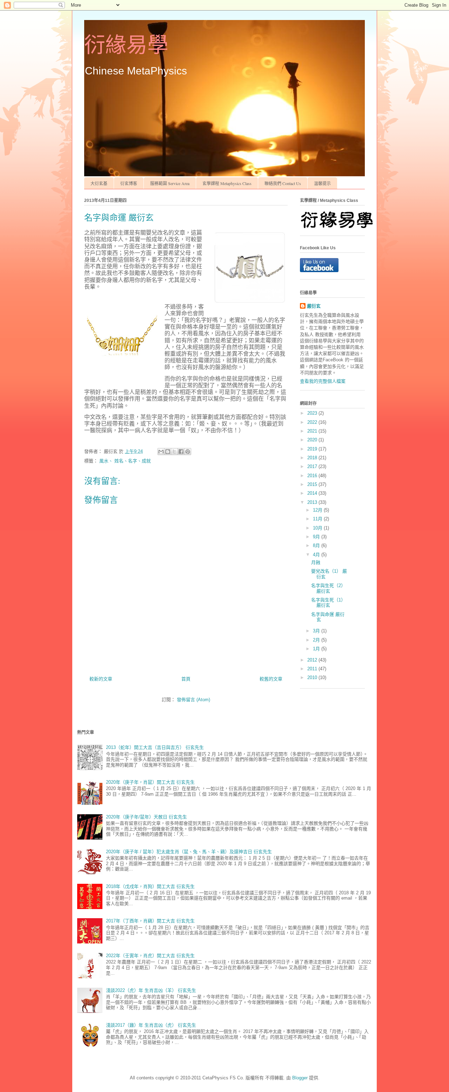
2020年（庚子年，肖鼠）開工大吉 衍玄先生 (150, 782)
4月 (317, 554)
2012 (313, 660)
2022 (313, 422)
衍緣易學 (126, 45)
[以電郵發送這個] (161, 451)
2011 (313, 668)
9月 (317, 536)
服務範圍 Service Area (169, 183)
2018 (313, 457)
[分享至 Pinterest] (187, 451)
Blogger (300, 1077)
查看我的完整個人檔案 (323, 381)
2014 (313, 493)
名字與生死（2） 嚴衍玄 (328, 588)
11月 (318, 518)
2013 (313, 502)
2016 (313, 475)
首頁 (185, 679)
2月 (317, 640)
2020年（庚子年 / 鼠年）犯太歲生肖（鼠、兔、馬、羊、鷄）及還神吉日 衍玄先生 (189, 851)
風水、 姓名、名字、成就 (125, 460)
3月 (317, 630)
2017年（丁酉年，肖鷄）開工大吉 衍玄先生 (150, 920)
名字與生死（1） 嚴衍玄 (328, 602)
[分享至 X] (174, 451)
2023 (313, 413)
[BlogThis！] (167, 451)
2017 (313, 466)
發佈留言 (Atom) (193, 699)
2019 (313, 449)
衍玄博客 (128, 183)
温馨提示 (322, 183)
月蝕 (315, 562)
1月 (317, 648)
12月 (318, 510)
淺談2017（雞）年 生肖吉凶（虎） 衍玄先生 (151, 1025)
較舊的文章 (271, 679)
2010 (313, 677)
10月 (318, 528)
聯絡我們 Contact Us (282, 183)
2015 (313, 484)
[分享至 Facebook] (181, 451)
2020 (313, 439)
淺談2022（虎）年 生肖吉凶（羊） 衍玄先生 (151, 990)
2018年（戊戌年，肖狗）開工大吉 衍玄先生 (150, 886)
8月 (317, 545)
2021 (313, 431)
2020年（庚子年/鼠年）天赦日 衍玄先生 (146, 817)
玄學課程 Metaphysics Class (227, 183)
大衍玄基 (99, 183)
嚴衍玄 (314, 306)
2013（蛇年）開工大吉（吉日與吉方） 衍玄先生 (155, 747)
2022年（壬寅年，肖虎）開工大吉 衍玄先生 (150, 955)
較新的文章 (100, 679)
